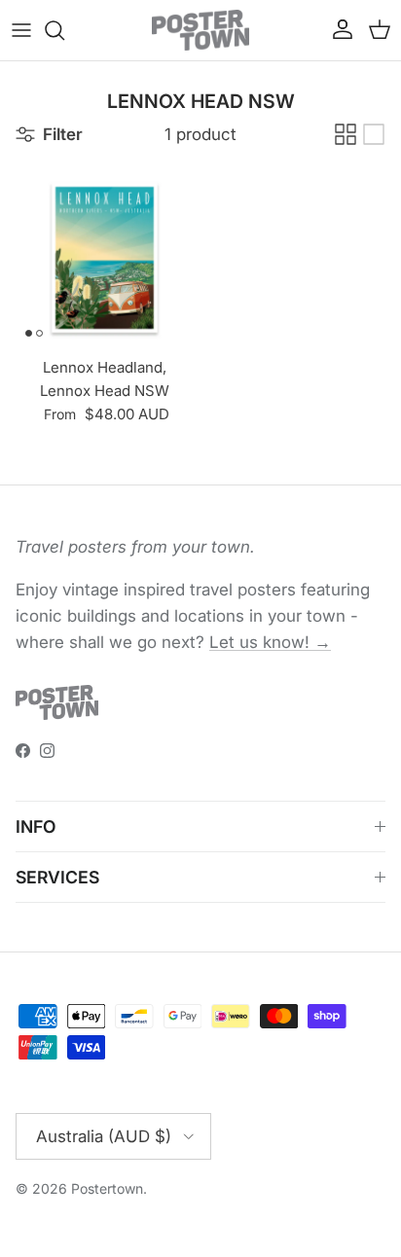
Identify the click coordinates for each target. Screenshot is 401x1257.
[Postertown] (200, 30)
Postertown (107, 1188)
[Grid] (345, 134)
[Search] (64, 30)
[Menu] (21, 30)
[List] (373, 134)
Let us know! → (270, 642)
